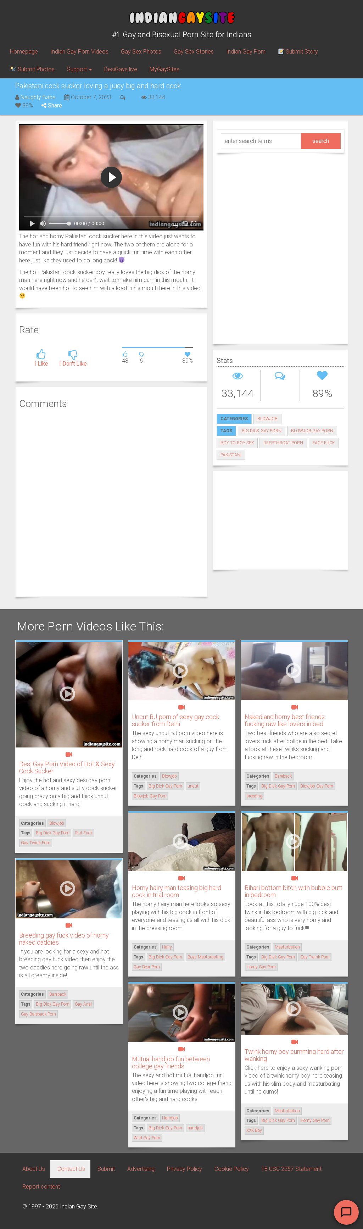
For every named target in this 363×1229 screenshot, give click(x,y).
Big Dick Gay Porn (261, 430)
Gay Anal (83, 1004)
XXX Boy (254, 1130)
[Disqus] (111, 501)
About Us (33, 1169)
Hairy (167, 947)
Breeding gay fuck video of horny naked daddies (64, 939)
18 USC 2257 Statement (291, 1169)
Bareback (283, 776)
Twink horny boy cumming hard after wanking (294, 1055)
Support (77, 69)
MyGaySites (164, 69)
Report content (41, 1186)
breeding (254, 796)
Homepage (24, 51)
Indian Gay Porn (246, 51)
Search (320, 141)
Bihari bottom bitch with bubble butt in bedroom (293, 891)
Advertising (141, 1169)
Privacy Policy (184, 1169)
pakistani (230, 454)
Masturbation (287, 947)
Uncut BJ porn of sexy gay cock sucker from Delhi (175, 720)
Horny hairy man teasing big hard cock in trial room (176, 891)
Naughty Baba (38, 97)
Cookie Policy (231, 1169)
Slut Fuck (84, 832)
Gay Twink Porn (35, 842)
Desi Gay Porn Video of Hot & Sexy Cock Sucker (67, 767)
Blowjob (267, 418)
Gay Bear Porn (147, 966)
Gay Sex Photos (141, 51)
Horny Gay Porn (261, 966)
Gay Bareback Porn (38, 1014)
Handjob (170, 1118)
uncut (193, 786)
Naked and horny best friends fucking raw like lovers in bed (285, 720)
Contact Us (71, 1169)
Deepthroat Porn (283, 442)
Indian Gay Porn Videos (79, 51)
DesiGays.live (120, 69)
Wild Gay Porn (147, 1137)
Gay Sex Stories (194, 51)
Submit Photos (35, 69)
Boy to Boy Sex (237, 442)
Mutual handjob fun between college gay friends (171, 1062)
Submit (106, 1169)
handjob (195, 1127)
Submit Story (301, 51)
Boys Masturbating (205, 957)
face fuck (324, 442)
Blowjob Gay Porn (312, 430)
